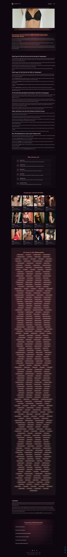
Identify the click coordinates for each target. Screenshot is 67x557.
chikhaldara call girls (20, 297)
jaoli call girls (42, 333)
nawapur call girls (39, 403)
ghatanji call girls (29, 320)
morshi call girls (46, 390)
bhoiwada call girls (47, 284)
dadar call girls (47, 301)
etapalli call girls (37, 316)
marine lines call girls (20, 386)
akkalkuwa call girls (46, 256)
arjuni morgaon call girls (38, 267)
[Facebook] (30, 550)
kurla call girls (45, 365)
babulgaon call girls (21, 273)
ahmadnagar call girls (37, 254)
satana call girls (37, 439)
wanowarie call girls (45, 484)
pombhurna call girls (40, 422)
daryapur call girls (37, 305)
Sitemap (40, 552)
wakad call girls (21, 484)
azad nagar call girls (46, 271)
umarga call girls (29, 469)
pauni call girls (49, 416)
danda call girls (46, 303)
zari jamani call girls (33, 490)
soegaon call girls (37, 454)
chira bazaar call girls (28, 299)
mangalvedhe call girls (19, 382)
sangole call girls (37, 437)
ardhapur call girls (28, 267)
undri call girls (28, 471)
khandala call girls (39, 354)
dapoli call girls (21, 305)
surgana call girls (21, 458)
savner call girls (20, 441)
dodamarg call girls (45, 314)
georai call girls (37, 318)
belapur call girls (46, 280)
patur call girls (42, 416)
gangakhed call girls (29, 318)
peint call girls (21, 418)
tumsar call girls (29, 467)
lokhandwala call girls (38, 369)
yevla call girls (46, 488)
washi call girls (49, 486)
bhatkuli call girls (20, 284)
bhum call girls (46, 286)
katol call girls (38, 350)
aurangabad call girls (29, 271)
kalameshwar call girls (46, 339)
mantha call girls (28, 384)
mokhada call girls (37, 390)
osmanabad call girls (30, 407)
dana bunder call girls (37, 303)
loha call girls (49, 367)
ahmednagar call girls (20, 256)
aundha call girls (20, 271)
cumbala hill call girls (38, 301)
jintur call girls (38, 335)
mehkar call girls (47, 386)
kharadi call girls (21, 356)
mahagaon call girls (48, 373)
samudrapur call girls (36, 435)
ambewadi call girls (30, 263)
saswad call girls (29, 439)
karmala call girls (21, 350)
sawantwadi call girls (37, 441)
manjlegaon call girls (47, 382)
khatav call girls (38, 356)
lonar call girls (47, 369)
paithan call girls (46, 407)
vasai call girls (28, 475)
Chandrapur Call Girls (21, 103)
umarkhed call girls (38, 469)
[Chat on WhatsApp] (65, 547)
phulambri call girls (45, 418)
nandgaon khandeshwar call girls (46, 399)
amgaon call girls (46, 263)
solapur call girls (46, 454)
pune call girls (38, 424)
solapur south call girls (20, 456)
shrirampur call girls (29, 450)
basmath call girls (29, 280)
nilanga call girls (41, 405)
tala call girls (38, 458)
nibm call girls (33, 405)
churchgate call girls (47, 299)
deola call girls (28, 307)
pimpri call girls (49, 420)
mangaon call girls (29, 382)
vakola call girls (20, 475)
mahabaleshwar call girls (29, 373)
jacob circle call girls (29, 331)
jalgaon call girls (47, 331)
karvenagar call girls (30, 350)
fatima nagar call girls (46, 316)
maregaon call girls (46, 384)
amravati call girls (19, 265)
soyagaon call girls (38, 456)
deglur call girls (20, 307)
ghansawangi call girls (46, 318)
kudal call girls (21, 365)
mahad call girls (39, 373)
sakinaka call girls (38, 433)
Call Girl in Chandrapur (15, 76)
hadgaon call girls (47, 324)
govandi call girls (46, 322)
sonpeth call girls (29, 456)
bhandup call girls (38, 282)
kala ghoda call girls (20, 339)
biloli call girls (33, 288)
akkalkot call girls (37, 256)
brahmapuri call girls (20, 290)
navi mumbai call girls (29, 403)
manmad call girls (20, 384)
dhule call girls (21, 314)
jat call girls (49, 333)
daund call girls (46, 305)
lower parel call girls (38, 371)
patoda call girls (34, 416)
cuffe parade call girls (28, 301)
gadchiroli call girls (20, 318)
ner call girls (47, 403)
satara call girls (45, 439)
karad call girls (29, 348)
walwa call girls (29, 484)
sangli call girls (29, 437)
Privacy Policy (28, 552)
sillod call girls (47, 450)
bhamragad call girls (20, 282)
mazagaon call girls (38, 386)
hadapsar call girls (38, 324)
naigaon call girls (18, 399)
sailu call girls (30, 433)
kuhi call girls (29, 365)
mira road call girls (38, 388)
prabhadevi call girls (21, 424)
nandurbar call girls (28, 401)
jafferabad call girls (38, 331)
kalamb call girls (28, 339)
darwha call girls (29, 305)
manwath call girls (37, 384)
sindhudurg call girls (28, 452)
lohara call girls (29, 369)
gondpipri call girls (29, 322)
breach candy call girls (30, 290)
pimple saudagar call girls (40, 420)
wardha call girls (17, 486)
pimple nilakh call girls (28, 420)
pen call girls (29, 418)
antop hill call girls (20, 267)
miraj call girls (46, 388)
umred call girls (47, 469)
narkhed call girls (47, 401)
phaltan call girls (36, 418)
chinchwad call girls (47, 297)
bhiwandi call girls (38, 284)
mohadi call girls (21, 390)
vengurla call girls (46, 475)
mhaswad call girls (29, 388)
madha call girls (46, 371)
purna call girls (46, 424)
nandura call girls (19, 401)
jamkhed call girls (34, 333)
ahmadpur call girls (47, 254)
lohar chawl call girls (21, 369)
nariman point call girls (38, 401)
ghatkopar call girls (38, 320)
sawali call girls (29, 441)
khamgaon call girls (20, 354)
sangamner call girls (21, 437)
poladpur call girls (30, 422)
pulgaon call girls (30, 424)
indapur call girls (20, 331)
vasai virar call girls (37, 475)
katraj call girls (46, 350)
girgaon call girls (46, 320)
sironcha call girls (29, 454)
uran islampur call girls (44, 471)
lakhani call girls (27, 367)
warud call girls (41, 486)
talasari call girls (45, 458)
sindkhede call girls (48, 452)
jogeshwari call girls (22, 337)
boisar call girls (41, 288)
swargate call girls (30, 458)
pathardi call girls (18, 416)
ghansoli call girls (20, 320)
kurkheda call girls (37, 365)
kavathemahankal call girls (20, 352)
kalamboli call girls (37, 339)
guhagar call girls (29, 324)
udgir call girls (46, 467)
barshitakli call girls (21, 280)
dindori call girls (36, 314)
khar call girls (48, 354)
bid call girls (26, 288)
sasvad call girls (21, 439)
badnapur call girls (38, 273)
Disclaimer (36, 552)
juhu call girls (30, 337)
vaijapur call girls (48, 473)
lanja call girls (35, 367)
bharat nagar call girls (47, 282)
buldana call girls (39, 290)
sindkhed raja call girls (38, 452)
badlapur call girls (29, 273)
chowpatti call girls (38, 299)
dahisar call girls (28, 303)
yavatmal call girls (37, 488)
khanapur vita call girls (30, 354)
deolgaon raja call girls (37, 307)
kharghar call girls (30, 356)
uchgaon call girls (38, 467)
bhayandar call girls (29, 284)
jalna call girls (26, 333)
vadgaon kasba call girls (28, 473)
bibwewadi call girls (18, 288)
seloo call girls (46, 441)
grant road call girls (20, 324)
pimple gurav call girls (18, 420)
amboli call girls (38, 263)
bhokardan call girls (30, 286)
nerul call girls (17, 405)
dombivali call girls (20, 316)
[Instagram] (32, 550)
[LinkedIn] (37, 550)
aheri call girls (28, 254)
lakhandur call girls (18, 367)
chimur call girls (28, 297)
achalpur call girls (20, 254)
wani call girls (37, 484)
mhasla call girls (20, 388)
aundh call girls (48, 269)
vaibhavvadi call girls (38, 473)
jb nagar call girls (30, 335)
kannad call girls (21, 348)
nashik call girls (20, 403)
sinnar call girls (20, 454)
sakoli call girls (46, 433)
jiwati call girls (45, 335)
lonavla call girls (29, 371)
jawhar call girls (21, 335)
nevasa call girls (25, 405)
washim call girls (21, 488)
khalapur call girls (48, 352)
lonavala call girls (20, 371)
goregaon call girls (38, 322)
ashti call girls (33, 269)
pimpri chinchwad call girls (20, 422)
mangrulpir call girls (38, 382)
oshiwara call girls (21, 407)
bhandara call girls (29, 282)
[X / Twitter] (34, 550)
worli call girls (29, 488)
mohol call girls (29, 390)
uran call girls (36, 471)
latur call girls (42, 367)
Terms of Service (32, 552)
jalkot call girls (18, 333)
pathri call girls (26, 416)
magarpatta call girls (19, 373)
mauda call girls (29, 386)
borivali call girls (49, 288)
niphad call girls (49, 405)
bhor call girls (38, 286)
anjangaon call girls (37, 265)
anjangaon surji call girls (46, 265)
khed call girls (46, 356)
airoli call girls (29, 256)
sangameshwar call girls (46, 435)
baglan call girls (47, 273)
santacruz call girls (46, 437)
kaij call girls (46, 337)
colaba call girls (19, 301)
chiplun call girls (19, 299)
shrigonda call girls (20, 450)
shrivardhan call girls (39, 450)
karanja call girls (37, 348)
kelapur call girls (30, 352)
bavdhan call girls (38, 280)
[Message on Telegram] (65, 553)
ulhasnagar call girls (21, 469)
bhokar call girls (21, 286)
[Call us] (65, 550)
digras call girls (28, 314)
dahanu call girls (20, 303)
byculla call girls (47, 290)
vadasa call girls (19, 473)
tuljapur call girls (21, 467)
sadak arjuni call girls (21, 433)
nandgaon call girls (35, 399)
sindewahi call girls (19, 452)
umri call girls (21, 471)
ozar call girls (38, 407)
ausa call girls (38, 271)
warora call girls (33, 486)
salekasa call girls (27, 435)
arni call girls (18, 269)
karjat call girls (45, 348)
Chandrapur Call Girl (32, 119)
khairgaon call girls (39, 352)
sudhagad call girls (47, 456)
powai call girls (48, 422)
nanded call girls (26, 399)
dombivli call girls (29, 316)
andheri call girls (27, 265)
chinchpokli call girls (37, 297)
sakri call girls (19, 435)
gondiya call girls (20, 322)
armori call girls (47, 267)
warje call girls (26, 486)
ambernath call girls (21, 263)
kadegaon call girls (38, 337)
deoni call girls (46, 307)
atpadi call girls (40, 269)
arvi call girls (25, 269)
